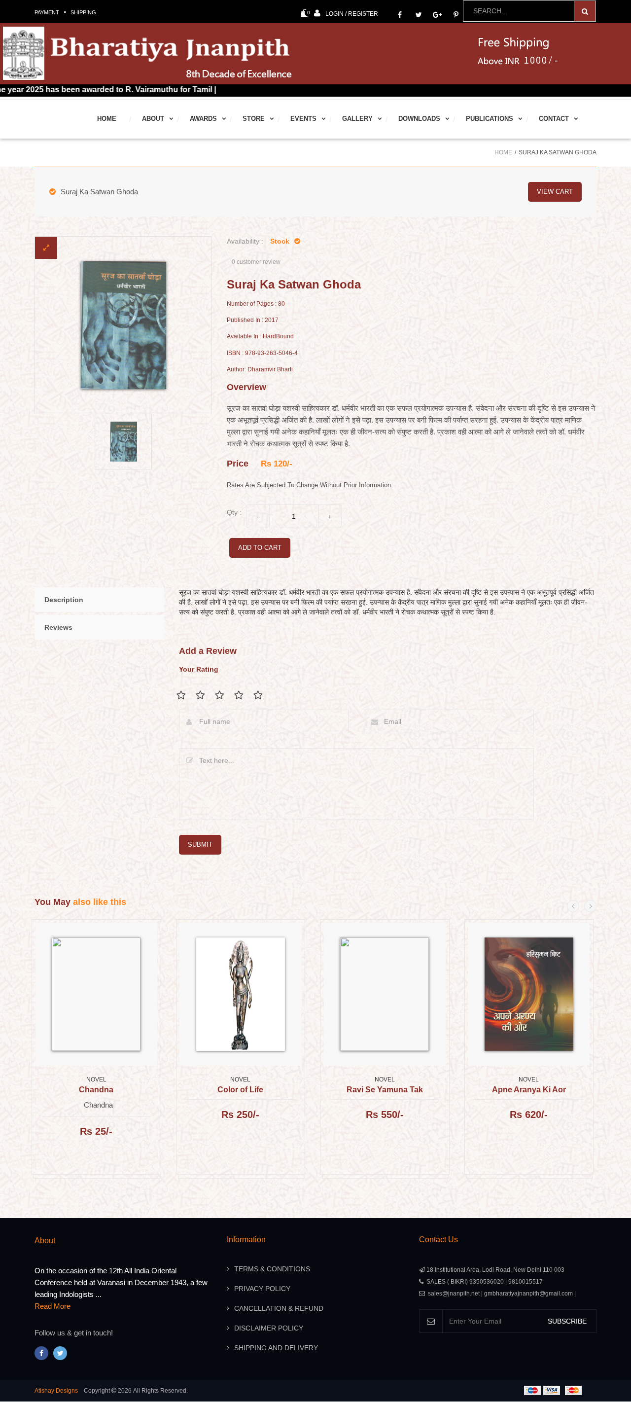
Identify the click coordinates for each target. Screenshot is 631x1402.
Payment (47, 12)
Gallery (357, 118)
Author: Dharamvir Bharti (260, 369)
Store (254, 118)
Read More (52, 1306)
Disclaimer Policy (268, 1328)
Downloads (419, 118)
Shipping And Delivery (276, 1348)
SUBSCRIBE (567, 1321)
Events (303, 118)
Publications (489, 118)
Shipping (83, 12)
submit (200, 844)
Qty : (234, 512)
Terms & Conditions (272, 1269)
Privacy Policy (262, 1289)
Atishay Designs (56, 1390)
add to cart (259, 547)
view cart (555, 191)
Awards (203, 118)
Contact (554, 118)
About (153, 118)
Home (106, 118)
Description (63, 600)
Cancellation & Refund (278, 1308)
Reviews (58, 627)
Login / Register (351, 13)
